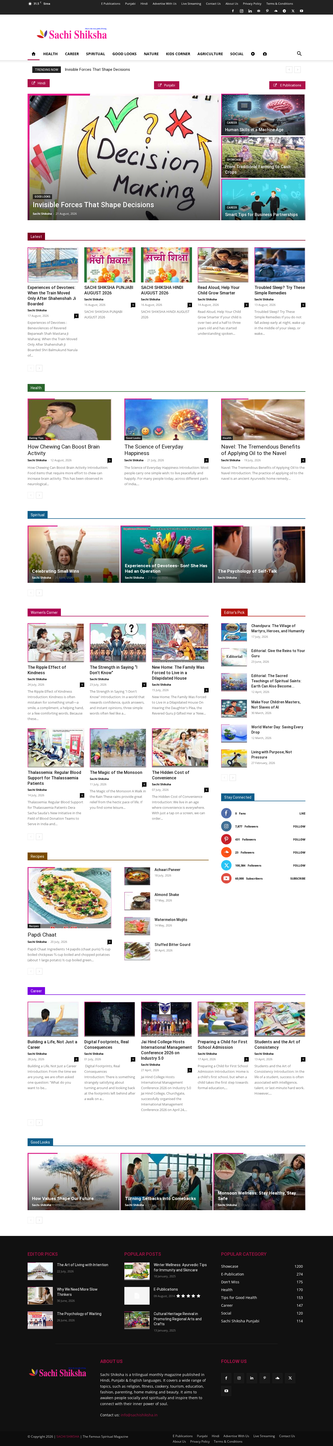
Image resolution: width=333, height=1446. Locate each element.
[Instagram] (241, 11)
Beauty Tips (251, 1142)
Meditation (164, 515)
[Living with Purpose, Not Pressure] (234, 758)
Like (302, 813)
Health (50, 53)
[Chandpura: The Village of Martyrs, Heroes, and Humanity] (234, 632)
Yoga (277, 388)
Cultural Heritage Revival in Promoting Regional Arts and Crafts (178, 1319)
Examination (179, 991)
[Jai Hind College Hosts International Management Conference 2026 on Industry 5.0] (166, 1019)
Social (237, 53)
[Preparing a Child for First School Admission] (223, 1019)
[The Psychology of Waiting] (40, 1320)
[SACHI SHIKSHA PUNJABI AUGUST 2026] (109, 264)
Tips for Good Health (250, 388)
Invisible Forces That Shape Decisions (97, 69)
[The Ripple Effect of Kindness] (56, 642)
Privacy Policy (252, 3)
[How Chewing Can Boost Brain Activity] (70, 419)
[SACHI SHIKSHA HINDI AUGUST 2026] (166, 264)
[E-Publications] (137, 1296)
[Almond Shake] (137, 901)
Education (154, 991)
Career (72, 53)
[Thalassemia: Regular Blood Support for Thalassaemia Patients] (56, 747)
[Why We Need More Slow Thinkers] (40, 1296)
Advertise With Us (164, 3)
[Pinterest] (267, 11)
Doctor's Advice (185, 388)
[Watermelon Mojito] (137, 926)
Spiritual (95, 53)
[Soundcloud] (276, 11)
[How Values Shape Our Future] (74, 1181)
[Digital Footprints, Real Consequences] (109, 1019)
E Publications (110, 3)
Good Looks (124, 53)
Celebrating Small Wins (55, 571)
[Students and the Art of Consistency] (279, 1019)
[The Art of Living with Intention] (40, 1271)
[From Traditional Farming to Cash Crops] (263, 157)
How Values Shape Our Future (63, 1198)
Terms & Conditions (279, 3)
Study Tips (273, 991)
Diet (163, 388)
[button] (299, 54)
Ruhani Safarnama (267, 515)
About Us (232, 3)
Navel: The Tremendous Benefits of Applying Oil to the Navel (260, 450)
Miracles (186, 515)
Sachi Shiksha (42, 214)
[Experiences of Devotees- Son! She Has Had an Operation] (166, 554)
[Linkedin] (250, 11)
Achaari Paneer (168, 870)
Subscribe (297, 878)
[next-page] (39, 368)
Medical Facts (215, 388)
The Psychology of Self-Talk (247, 571)
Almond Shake (167, 895)
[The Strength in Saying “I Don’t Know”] (118, 642)
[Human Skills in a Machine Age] (263, 114)
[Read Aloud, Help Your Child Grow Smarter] (223, 264)
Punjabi (130, 3)
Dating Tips (36, 438)
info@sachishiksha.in (139, 1414)
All (150, 388)
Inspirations (204, 991)
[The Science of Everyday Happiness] (166, 419)
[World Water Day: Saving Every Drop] (234, 733)
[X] (293, 11)
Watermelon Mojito (171, 920)
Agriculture (210, 53)
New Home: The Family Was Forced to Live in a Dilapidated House (178, 673)
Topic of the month (199, 1142)
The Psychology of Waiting (79, 1314)
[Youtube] (301, 11)
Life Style (274, 1142)
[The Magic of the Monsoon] (118, 747)
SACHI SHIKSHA (67, 1436)
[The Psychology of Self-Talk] (259, 554)
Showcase (234, 159)
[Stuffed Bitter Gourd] (137, 951)
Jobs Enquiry (231, 991)
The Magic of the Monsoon (116, 772)
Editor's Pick (234, 612)
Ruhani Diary (237, 515)
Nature (151, 53)
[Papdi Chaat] (70, 897)
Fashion (228, 1142)
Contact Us (213, 3)
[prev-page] (31, 368)
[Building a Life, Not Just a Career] (53, 1019)
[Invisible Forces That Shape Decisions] (124, 157)
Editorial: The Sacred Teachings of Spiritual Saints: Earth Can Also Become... (276, 681)
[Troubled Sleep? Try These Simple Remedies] (279, 264)
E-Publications (166, 1289)
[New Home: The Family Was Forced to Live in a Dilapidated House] (180, 642)
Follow (299, 826)
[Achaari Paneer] (137, 876)
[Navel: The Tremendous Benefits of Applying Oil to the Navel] (263, 419)
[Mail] (258, 11)
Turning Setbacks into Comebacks (160, 1198)
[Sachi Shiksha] (58, 1372)
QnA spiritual (210, 515)
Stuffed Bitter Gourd (172, 945)
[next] (297, 69)
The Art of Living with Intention (82, 1265)
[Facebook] (233, 11)
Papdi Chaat (42, 935)
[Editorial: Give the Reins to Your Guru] (234, 657)
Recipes (37, 856)
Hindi (144, 3)
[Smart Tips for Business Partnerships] (263, 199)
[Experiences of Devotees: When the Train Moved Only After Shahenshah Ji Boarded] (53, 264)
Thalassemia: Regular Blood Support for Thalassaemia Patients (54, 778)
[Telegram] (284, 11)
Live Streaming (191, 3)
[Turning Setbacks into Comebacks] (166, 1181)
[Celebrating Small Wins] (74, 554)
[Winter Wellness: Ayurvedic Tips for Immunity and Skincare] (137, 1271)
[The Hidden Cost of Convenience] (180, 747)
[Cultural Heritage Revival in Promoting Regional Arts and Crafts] (137, 1320)
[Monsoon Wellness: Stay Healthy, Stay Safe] (259, 1181)
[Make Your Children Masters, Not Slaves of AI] (234, 708)
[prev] (289, 69)
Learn (253, 991)
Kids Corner (178, 53)
